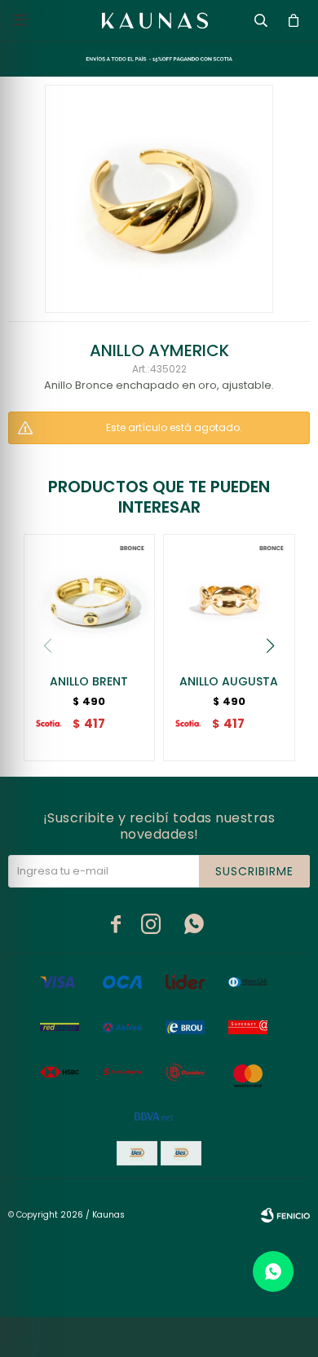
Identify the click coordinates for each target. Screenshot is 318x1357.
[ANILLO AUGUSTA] (229, 600)
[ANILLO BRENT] (90, 600)
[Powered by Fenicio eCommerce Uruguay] (285, 1215)
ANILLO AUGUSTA (228, 681)
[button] (270, 645)
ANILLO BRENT (89, 681)
